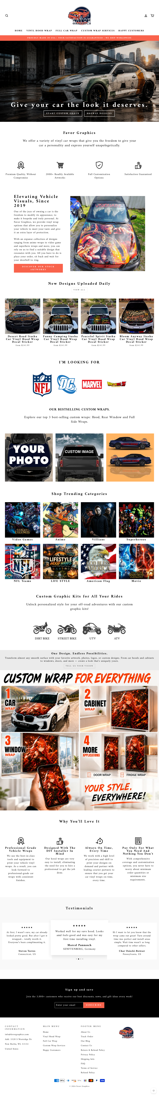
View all (79, 289)
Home (19, 31)
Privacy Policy (88, 1055)
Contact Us (86, 1045)
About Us (85, 1032)
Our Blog (85, 1041)
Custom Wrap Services (98, 31)
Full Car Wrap (66, 31)
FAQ (83, 1064)
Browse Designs (99, 113)
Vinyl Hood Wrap (39, 31)
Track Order (87, 1037)
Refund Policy (88, 1073)
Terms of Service (89, 1068)
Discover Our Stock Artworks (38, 268)
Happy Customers (131, 31)
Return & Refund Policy (93, 1050)
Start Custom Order (62, 113)
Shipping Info (88, 1059)
